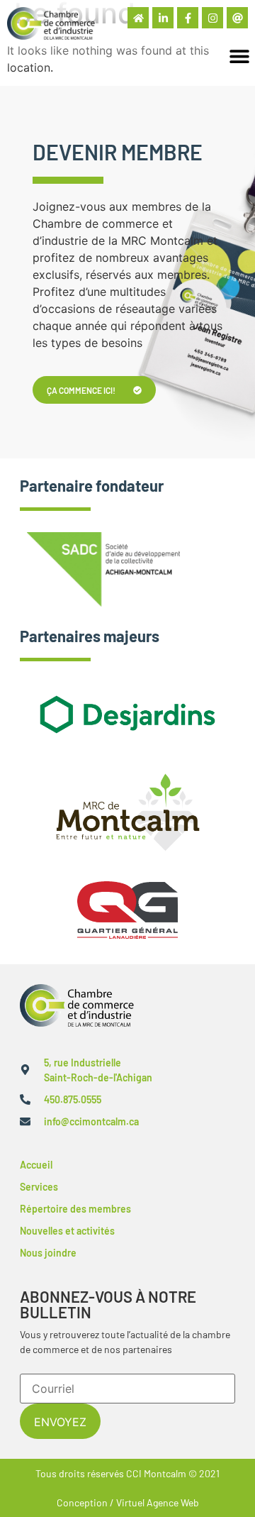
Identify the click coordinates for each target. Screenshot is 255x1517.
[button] (239, 56)
